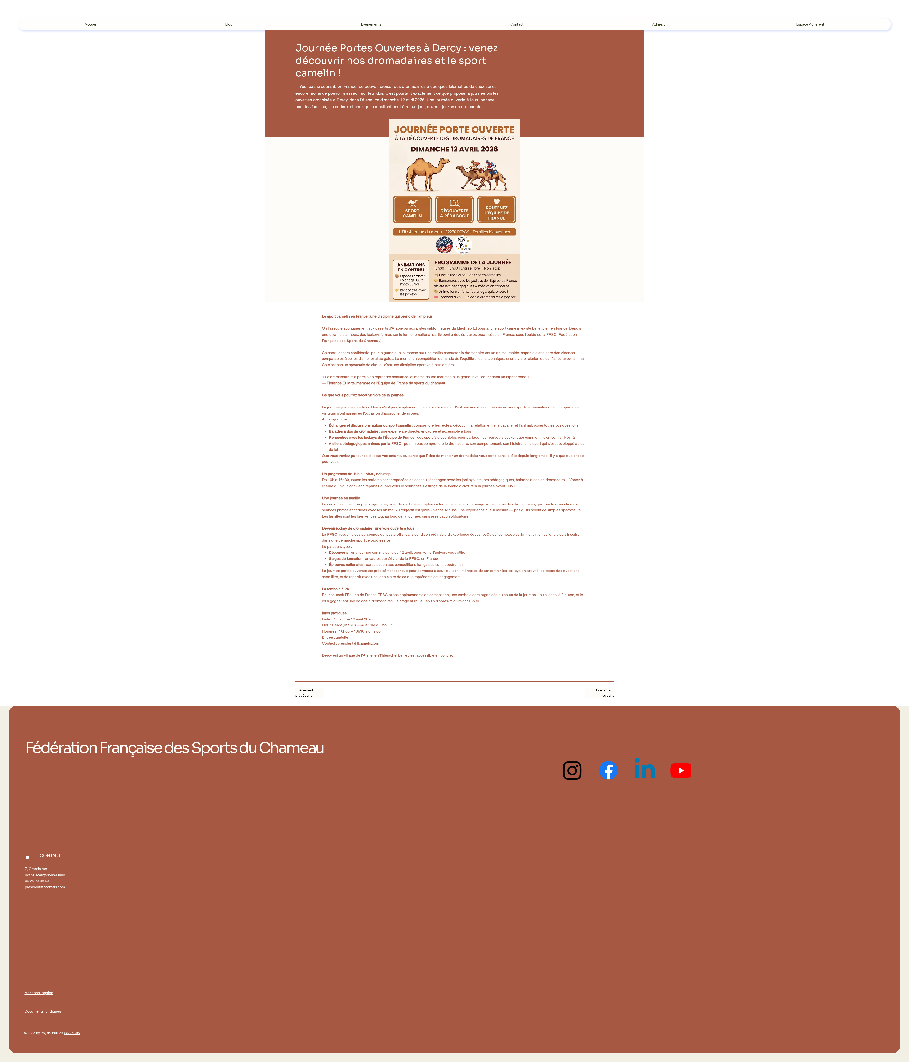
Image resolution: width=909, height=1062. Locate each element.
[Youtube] (680, 770)
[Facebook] (608, 770)
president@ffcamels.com (358, 643)
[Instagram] (572, 770)
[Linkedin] (644, 770)
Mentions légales (38, 993)
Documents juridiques (42, 1011)
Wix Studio (72, 1033)
